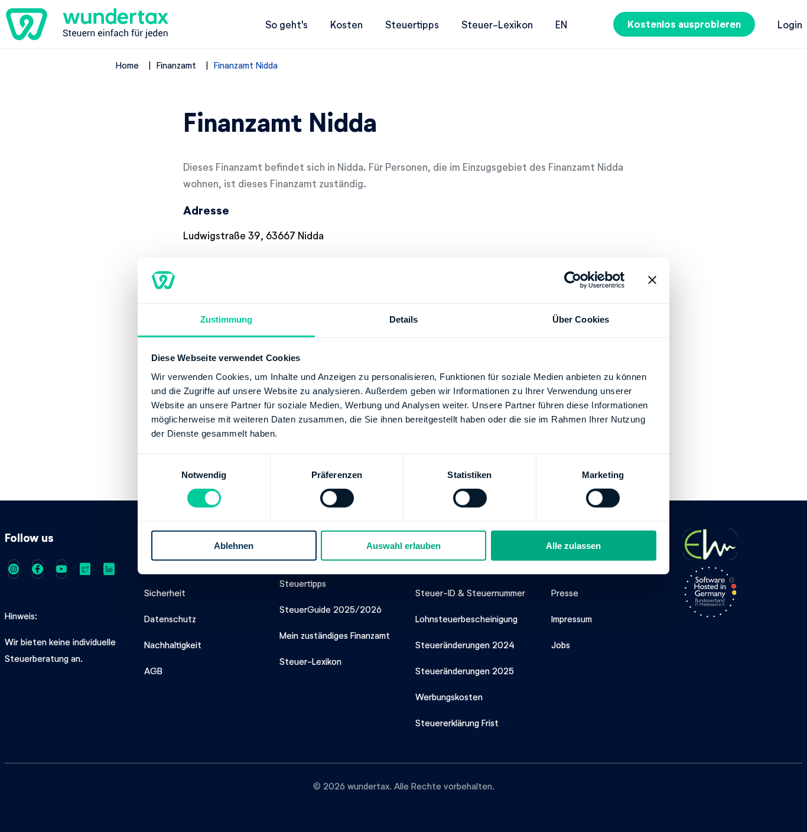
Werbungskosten (449, 696)
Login (789, 24)
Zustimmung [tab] (226, 319)
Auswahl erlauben (403, 545)
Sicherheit (165, 592)
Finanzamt (176, 65)
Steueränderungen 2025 (464, 670)
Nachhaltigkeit (172, 644)
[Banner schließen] (652, 280)
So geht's (286, 24)
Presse (564, 592)
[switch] (337, 498)
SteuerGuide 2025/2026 (330, 609)
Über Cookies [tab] (580, 319)
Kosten (346, 24)
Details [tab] (403, 319)
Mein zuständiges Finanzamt (334, 635)
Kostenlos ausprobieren (684, 24)
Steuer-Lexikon (497, 24)
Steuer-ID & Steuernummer (470, 592)
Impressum (571, 618)
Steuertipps (412, 24)
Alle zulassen (573, 545)
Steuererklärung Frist (457, 722)
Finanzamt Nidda (246, 65)
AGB (153, 670)
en (561, 24)
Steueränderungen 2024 (465, 644)
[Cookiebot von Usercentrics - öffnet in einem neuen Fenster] (572, 280)
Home (127, 65)
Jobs (560, 644)
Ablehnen (233, 545)
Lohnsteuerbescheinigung (466, 618)
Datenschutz (170, 618)
